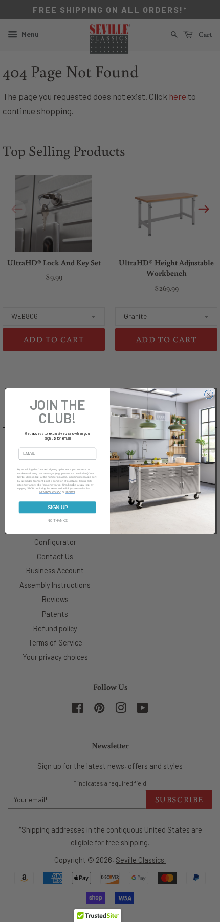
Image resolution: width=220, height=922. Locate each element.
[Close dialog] (209, 394)
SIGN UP (58, 507)
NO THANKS (58, 520)
